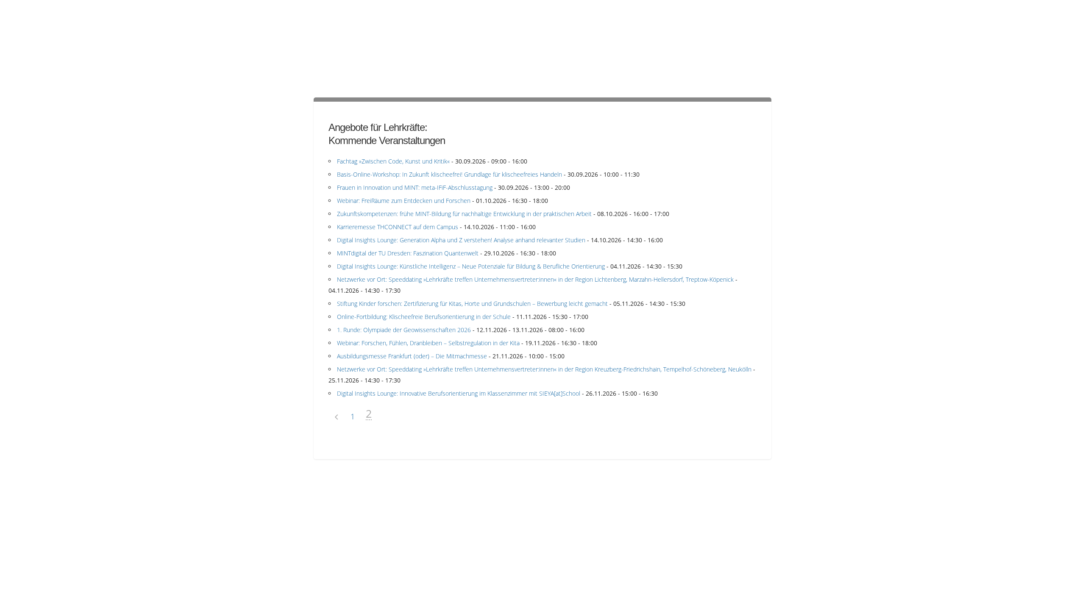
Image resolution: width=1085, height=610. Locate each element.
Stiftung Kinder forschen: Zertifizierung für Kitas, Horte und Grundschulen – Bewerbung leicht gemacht (472, 303)
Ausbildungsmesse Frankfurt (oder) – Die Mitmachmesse (412, 356)
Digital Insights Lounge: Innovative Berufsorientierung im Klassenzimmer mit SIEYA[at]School (458, 393)
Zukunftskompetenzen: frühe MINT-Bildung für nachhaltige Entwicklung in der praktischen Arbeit (464, 214)
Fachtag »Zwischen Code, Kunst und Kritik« (393, 161)
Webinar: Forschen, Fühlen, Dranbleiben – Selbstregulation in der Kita (428, 343)
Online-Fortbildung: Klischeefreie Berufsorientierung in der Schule (424, 317)
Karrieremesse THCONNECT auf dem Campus (397, 227)
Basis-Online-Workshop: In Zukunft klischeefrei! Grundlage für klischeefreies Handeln (449, 174)
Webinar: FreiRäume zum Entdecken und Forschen (403, 201)
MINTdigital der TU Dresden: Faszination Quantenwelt (408, 253)
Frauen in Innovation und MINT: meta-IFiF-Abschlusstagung (414, 187)
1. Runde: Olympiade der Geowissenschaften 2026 (404, 330)
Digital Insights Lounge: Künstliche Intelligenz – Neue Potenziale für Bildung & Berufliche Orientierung (471, 266)
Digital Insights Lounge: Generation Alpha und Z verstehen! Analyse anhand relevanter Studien (461, 240)
